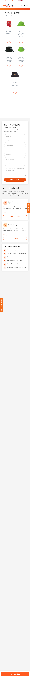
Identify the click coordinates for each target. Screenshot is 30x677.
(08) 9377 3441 (6, 235)
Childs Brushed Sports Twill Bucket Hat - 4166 (15, 85)
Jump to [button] (17, 5)
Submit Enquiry (15, 179)
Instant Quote (28, 208)
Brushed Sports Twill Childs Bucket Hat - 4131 (21, 34)
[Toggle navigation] (27, 5)
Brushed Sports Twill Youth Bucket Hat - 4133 (21, 59)
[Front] (7, 5)
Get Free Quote (15, 674)
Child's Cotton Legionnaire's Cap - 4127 (9, 33)
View (9, 41)
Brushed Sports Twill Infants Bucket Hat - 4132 (9, 59)
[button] (22, 5)
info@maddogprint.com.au (10, 0)
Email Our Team (15, 216)
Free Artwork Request (1, 305)
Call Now (15, 238)
